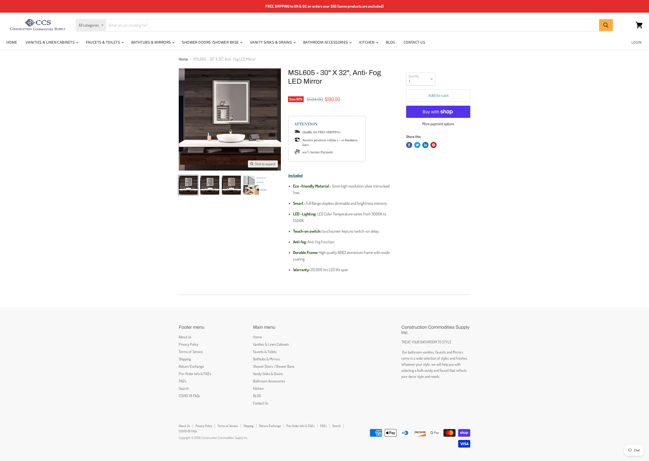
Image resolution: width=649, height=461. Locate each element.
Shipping (185, 359)
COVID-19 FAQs (189, 395)
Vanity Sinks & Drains (271, 42)
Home (11, 42)
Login (636, 42)
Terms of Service (191, 351)
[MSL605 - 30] (188, 185)
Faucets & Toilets (103, 42)
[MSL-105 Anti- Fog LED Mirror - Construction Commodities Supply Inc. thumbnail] (255, 185)
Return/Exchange (191, 366)
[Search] (606, 25)
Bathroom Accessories (326, 42)
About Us (185, 337)
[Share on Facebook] (409, 145)
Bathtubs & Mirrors (151, 42)
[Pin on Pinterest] (433, 145)
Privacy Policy (188, 344)
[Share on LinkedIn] (425, 145)
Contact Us (414, 42)
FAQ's (182, 381)
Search (184, 388)
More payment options (438, 124)
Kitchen (367, 42)
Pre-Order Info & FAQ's (195, 373)
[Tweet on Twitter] (417, 145)
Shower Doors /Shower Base (211, 42)
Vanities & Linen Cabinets (51, 42)
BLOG (390, 42)
